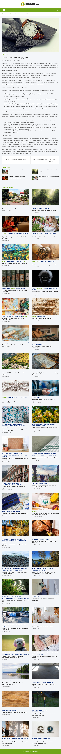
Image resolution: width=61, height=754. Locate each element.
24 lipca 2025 (36, 687)
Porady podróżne (16, 483)
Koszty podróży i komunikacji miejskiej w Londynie (15, 513)
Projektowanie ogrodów (38, 711)
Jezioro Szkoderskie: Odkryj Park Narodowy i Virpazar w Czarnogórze (13, 683)
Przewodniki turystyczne (8, 484)
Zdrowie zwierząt (41, 537)
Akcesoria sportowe (7, 624)
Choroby (34, 537)
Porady (11, 425)
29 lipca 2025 (6, 631)
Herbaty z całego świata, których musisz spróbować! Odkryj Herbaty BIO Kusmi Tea (45, 513)
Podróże (47, 208)
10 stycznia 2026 (37, 402)
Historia (41, 207)
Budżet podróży (6, 511)
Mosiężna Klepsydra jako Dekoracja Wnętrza (16, 159)
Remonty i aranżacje (19, 425)
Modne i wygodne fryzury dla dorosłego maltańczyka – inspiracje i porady (12, 657)
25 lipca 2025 (6, 686)
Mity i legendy (35, 344)
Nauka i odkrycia (53, 288)
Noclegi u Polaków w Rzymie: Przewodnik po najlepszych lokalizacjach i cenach (13, 487)
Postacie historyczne (37, 263)
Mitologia (25, 233)
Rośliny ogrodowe (40, 425)
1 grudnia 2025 (36, 460)
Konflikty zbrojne (41, 371)
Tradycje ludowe (51, 233)
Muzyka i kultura (16, 371)
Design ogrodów (20, 568)
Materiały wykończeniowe (9, 455)
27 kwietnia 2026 (7, 210)
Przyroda (14, 681)
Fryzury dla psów (6, 652)
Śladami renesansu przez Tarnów (17, 170)
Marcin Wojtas (17, 60)
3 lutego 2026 (36, 212)
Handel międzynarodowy (8, 343)
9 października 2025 (37, 516)
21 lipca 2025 (6, 745)
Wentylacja (54, 739)
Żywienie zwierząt (44, 539)
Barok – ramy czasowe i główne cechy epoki (13, 401)
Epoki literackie (6, 288)
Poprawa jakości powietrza (39, 739)
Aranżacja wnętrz (18, 424)
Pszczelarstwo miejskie (49, 424)
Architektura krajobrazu (9, 568)
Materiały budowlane (44, 652)
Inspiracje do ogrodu (7, 570)
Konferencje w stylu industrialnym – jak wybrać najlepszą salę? (44, 160)
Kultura (46, 207)
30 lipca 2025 (36, 602)
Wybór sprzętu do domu (23, 598)
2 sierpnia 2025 (7, 575)
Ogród (33, 424)
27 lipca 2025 (36, 659)
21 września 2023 (7, 60)
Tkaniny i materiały (41, 455)
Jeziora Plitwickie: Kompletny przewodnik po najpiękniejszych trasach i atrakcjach (43, 572)
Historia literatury (12, 397)
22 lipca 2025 (36, 717)
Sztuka (23, 261)
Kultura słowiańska (37, 233)
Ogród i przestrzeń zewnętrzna (42, 453)
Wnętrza (4, 456)
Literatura (39, 343)
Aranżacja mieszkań (7, 424)
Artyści (4, 261)
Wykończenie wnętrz (37, 682)
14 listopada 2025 (7, 489)
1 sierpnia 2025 (36, 575)
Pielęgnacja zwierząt (17, 652)
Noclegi (4, 483)
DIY (32, 453)
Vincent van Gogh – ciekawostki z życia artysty (14, 263)
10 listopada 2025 (7, 515)
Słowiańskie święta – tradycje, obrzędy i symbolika (44, 237)
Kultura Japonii (18, 233)
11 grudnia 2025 (36, 431)
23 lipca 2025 (6, 714)
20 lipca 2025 (36, 745)
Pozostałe (5, 54)
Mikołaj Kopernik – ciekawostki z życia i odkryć (44, 265)
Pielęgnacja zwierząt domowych (10, 654)
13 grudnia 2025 (7, 432)
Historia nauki (42, 261)
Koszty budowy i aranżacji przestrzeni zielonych (15, 539)
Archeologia (35, 207)
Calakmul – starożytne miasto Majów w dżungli (44, 210)
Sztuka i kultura (6, 399)
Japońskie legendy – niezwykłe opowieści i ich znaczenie (17, 177)
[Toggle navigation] (4, 10)
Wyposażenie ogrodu (52, 455)
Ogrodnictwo (5, 425)
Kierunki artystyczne (7, 316)
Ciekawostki (5, 233)
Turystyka (18, 484)
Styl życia (20, 738)
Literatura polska (47, 343)
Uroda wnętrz (5, 427)
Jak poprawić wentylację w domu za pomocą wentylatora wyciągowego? (43, 742)
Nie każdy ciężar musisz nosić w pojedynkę (42, 626)
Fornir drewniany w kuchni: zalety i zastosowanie (15, 712)
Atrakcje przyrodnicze (38, 568)
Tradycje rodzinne (36, 235)
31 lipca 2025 (6, 603)
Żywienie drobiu (35, 539)
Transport (39, 397)
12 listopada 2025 (37, 488)
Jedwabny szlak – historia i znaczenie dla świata (14, 344)
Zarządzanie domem (48, 682)
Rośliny (33, 425)
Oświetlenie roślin (7, 598)
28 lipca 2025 (36, 628)
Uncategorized (35, 596)
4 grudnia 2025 (6, 461)
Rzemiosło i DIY (39, 654)
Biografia (9, 261)
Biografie (34, 288)
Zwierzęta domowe (51, 537)
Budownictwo (5, 537)
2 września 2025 (7, 547)
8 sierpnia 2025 (36, 544)
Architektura (5, 207)
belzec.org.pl (35, 751)
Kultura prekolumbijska (38, 208)
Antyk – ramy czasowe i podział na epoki (42, 318)
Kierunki (34, 483)
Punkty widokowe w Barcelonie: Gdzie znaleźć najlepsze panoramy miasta (44, 485)
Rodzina (45, 233)
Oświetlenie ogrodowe (15, 596)
